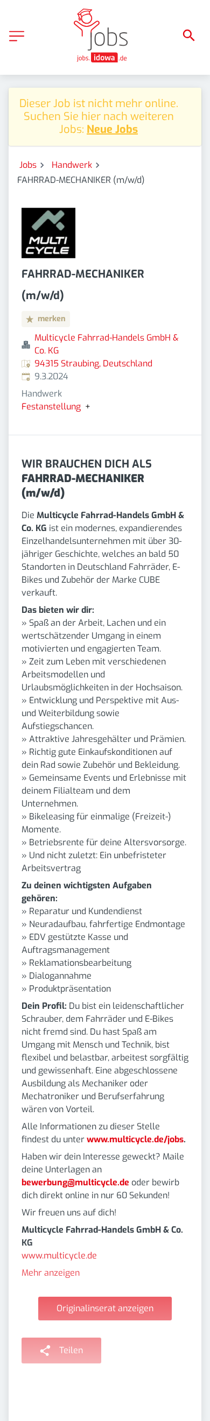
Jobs (28, 165)
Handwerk (72, 165)
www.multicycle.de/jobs (135, 1139)
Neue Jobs (112, 129)
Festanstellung (51, 407)
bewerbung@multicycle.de (75, 1182)
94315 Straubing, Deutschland (93, 363)
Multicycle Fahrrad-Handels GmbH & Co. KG (106, 344)
